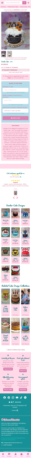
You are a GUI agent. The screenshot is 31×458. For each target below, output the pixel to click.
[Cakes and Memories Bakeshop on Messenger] (25, 397)
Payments (23, 389)
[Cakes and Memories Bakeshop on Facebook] (4, 397)
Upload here (8, 369)
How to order (8, 389)
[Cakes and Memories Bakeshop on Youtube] (17, 397)
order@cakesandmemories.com (11, 442)
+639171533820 (6, 445)
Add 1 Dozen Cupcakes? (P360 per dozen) (15, 107)
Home (3, 7)
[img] (15, 175)
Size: (9, 67)
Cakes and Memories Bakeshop (20, 451)
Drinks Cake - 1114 (25, 7)
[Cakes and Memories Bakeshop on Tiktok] (21, 397)
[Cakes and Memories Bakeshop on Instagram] (13, 397)
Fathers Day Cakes (13, 7)
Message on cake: (8, 86)
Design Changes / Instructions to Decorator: (12, 96)
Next (28, 30)
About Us (23, 370)
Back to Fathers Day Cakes (15, 350)
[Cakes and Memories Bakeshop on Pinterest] (9, 397)
